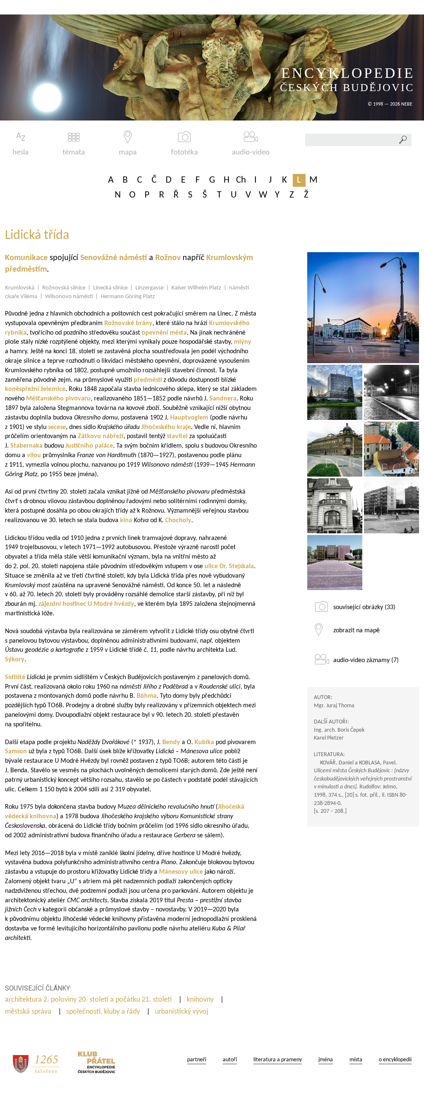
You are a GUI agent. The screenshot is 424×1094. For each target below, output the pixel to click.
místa (355, 1060)
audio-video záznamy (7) (366, 660)
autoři (230, 1060)
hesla (20, 153)
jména (325, 1060)
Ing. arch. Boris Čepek (339, 730)
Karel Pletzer (329, 738)
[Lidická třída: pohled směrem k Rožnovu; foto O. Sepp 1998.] (391, 449)
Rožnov (169, 258)
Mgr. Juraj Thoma (334, 706)
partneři (196, 1060)
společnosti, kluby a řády (104, 1012)
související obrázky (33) (364, 607)
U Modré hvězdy (111, 604)
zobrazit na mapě (356, 630)
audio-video (251, 153)
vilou (34, 455)
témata (74, 153)
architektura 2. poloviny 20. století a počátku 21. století (89, 1000)
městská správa (29, 1012)
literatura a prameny (277, 1060)
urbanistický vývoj (182, 1012)
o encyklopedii (395, 1060)
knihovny (201, 1000)
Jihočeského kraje (166, 427)
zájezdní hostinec (62, 604)
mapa (128, 153)
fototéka (184, 153)
